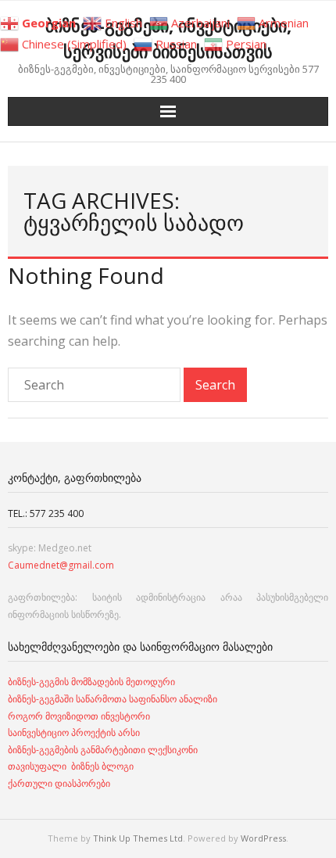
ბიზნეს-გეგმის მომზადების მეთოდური (91, 681)
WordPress (263, 838)
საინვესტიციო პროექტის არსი (74, 732)
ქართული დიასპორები (59, 783)
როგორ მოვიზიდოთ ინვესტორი (80, 716)
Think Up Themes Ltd (138, 838)
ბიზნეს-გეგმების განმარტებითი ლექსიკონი (103, 749)
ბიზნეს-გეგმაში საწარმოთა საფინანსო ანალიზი (114, 698)
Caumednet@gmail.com (61, 565)
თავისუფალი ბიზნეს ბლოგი (71, 766)
